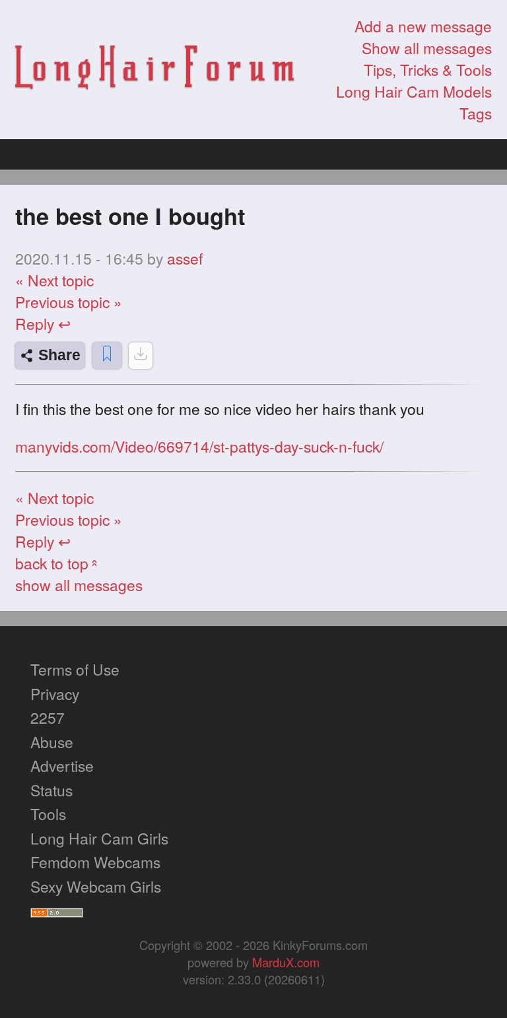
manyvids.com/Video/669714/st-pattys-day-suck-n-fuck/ (199, 447)
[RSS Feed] (56, 910)
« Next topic (54, 280)
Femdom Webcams (95, 862)
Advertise (62, 766)
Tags (475, 113)
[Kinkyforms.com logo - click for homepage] (154, 70)
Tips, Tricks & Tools (428, 69)
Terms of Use (74, 669)
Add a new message (423, 26)
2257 (47, 717)
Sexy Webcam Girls (95, 886)
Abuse (51, 742)
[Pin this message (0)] (106, 355)
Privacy (54, 694)
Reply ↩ (43, 323)
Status (51, 790)
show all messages (79, 585)
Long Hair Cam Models (414, 91)
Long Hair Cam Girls (99, 838)
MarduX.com (286, 961)
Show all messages (427, 48)
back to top (58, 563)
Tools (48, 814)
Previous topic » (68, 302)
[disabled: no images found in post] (140, 355)
